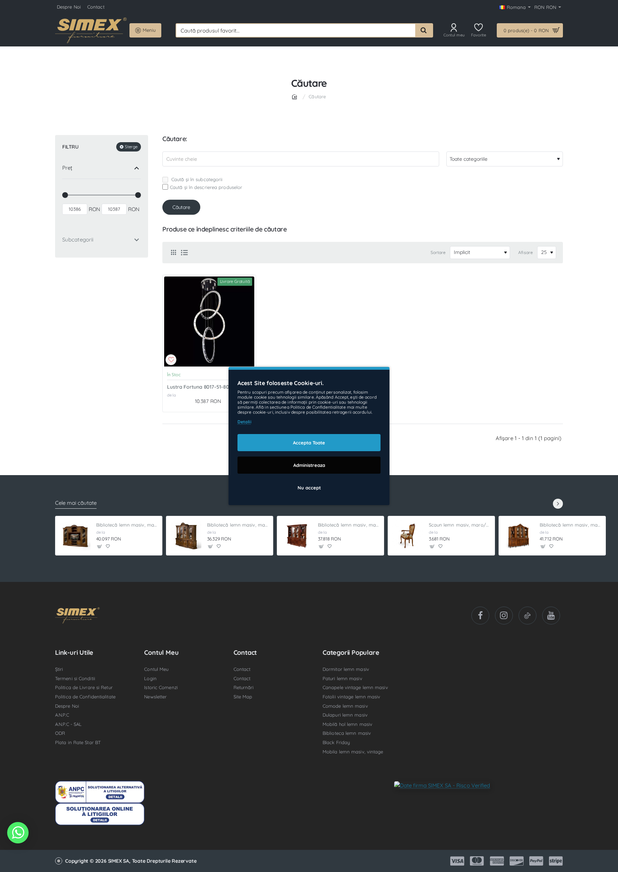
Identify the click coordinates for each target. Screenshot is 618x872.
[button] (171, 359)
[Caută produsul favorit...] (423, 30)
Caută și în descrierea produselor (206, 187)
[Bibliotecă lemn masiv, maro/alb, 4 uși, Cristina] (186, 536)
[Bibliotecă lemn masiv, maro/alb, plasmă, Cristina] (75, 536)
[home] (295, 96)
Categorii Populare (351, 652)
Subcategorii (77, 239)
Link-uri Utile (74, 652)
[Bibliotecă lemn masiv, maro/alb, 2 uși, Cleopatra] (518, 536)
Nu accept (309, 487)
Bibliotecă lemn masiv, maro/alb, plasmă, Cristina (127, 525)
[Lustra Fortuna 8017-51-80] (209, 321)
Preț (67, 168)
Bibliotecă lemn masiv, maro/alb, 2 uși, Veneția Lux (349, 525)
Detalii (244, 421)
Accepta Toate (309, 442)
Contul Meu (161, 652)
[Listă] (184, 252)
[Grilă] (173, 252)
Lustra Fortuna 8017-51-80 (198, 387)
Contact (245, 652)
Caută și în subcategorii (196, 179)
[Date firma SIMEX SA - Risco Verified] (442, 785)
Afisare (525, 252)
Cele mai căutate (76, 503)
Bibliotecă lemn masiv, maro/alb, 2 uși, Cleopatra (571, 525)
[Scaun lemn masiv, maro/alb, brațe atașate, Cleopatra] (407, 536)
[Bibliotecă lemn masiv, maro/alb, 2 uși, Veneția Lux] (297, 536)
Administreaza (309, 465)
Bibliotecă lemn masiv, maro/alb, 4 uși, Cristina (238, 525)
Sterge (131, 147)
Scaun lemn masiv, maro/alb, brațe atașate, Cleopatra (460, 525)
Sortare (438, 252)
